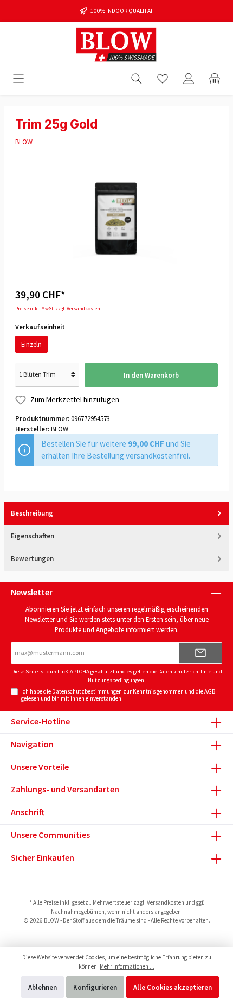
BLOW (24, 141)
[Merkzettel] (163, 79)
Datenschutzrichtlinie (184, 671)
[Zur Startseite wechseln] (116, 44)
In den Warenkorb (151, 375)
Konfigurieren (95, 987)
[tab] (116, 513)
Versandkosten (165, 902)
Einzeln (31, 344)
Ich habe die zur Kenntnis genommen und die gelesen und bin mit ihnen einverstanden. (118, 695)
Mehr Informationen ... (127, 966)
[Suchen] (137, 79)
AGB (209, 691)
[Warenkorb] (215, 79)
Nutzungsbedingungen (116, 680)
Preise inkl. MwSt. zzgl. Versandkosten (57, 309)
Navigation (32, 744)
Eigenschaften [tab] (32, 535)
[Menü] (18, 79)
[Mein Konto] (189, 79)
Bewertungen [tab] (32, 558)
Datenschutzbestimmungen (87, 691)
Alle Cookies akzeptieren (172, 987)
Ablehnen (42, 987)
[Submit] (200, 653)
